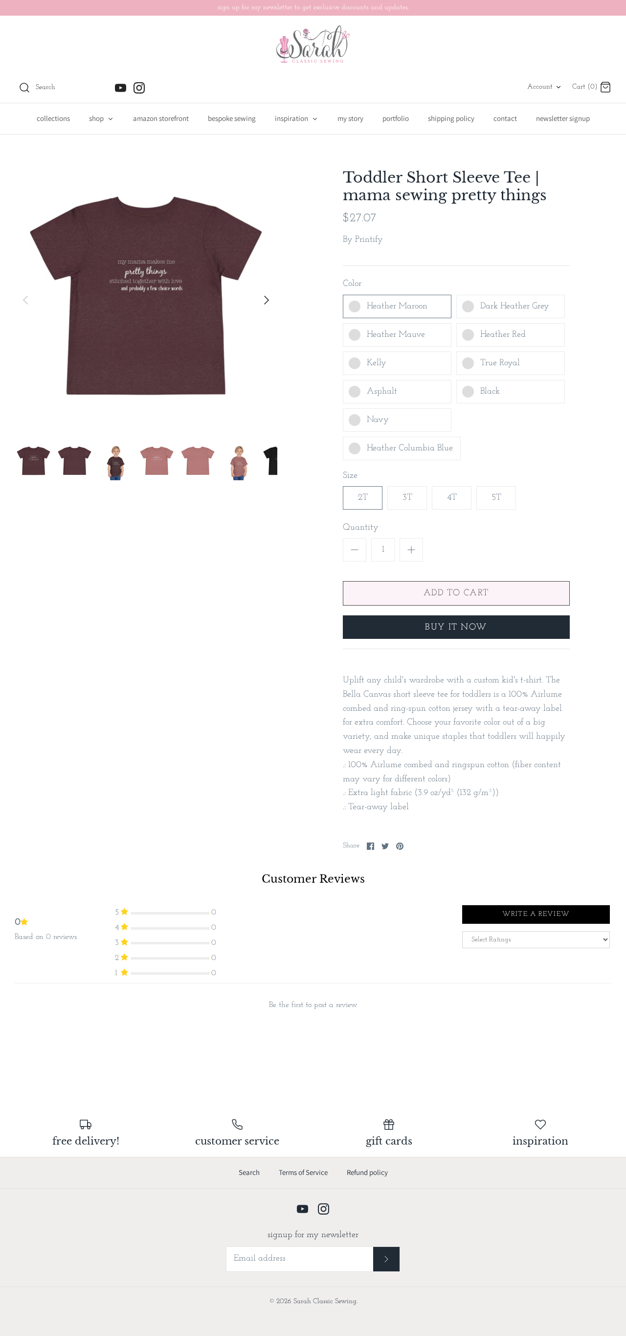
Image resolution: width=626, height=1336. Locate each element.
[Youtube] (120, 88)
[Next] (266, 300)
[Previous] (25, 300)
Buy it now (456, 627)
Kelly (376, 363)
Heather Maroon (397, 306)
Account (540, 87)
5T (496, 497)
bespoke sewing (232, 118)
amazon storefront (161, 118)
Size (350, 475)
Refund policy (367, 1172)
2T (363, 497)
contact (505, 118)
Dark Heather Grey (514, 306)
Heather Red (503, 334)
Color (352, 284)
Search (249, 1172)
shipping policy (451, 118)
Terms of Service (303, 1172)
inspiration (292, 118)
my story (350, 118)
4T (452, 497)
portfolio (395, 118)
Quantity (361, 527)
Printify (369, 239)
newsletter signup (563, 118)
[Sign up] (386, 1259)
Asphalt (382, 391)
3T (407, 497)
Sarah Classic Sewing (325, 1301)
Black (490, 391)
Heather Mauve (396, 334)
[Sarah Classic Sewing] (313, 44)
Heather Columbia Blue (410, 448)
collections (53, 118)
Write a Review (536, 914)
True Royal (500, 363)
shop (97, 118)
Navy (378, 420)
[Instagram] (139, 88)
